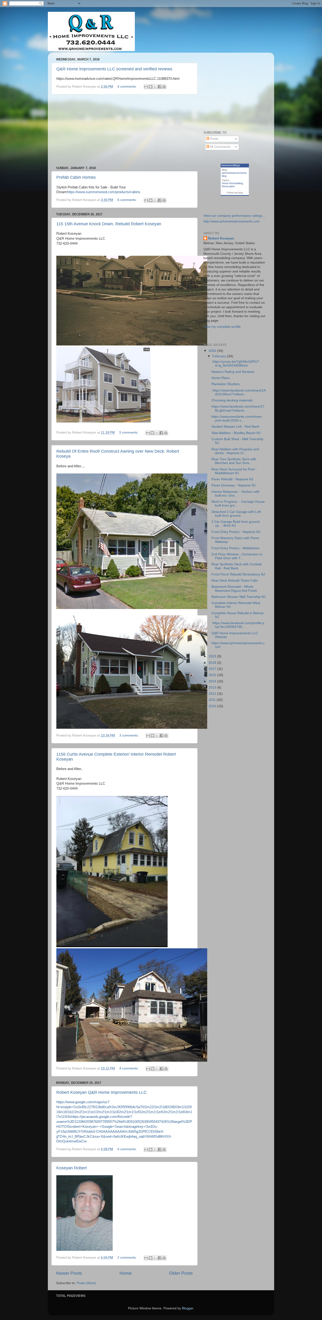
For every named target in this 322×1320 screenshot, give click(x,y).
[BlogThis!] (150, 86)
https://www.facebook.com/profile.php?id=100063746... (237, 625)
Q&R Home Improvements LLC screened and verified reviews (114, 69)
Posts (213, 139)
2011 (213, 700)
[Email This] (146, 86)
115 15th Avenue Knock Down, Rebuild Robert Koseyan (108, 223)
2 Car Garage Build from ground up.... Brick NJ (235, 523)
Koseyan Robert (71, 1168)
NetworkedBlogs (230, 165)
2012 (213, 693)
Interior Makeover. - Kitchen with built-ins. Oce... (235, 493)
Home (126, 1273)
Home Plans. (221, 378)
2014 (213, 681)
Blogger (187, 1308)
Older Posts (181, 1273)
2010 (213, 706)
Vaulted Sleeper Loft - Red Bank (235, 426)
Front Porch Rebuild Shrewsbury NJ (238, 574)
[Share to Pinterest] (164, 86)
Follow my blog (235, 192)
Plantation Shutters (225, 384)
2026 (213, 351)
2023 (213, 656)
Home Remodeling (232, 183)
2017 (213, 669)
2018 (213, 662)
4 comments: (127, 86)
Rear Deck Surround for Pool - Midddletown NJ (234, 471)
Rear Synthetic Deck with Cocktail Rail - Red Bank (236, 566)
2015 (213, 675)
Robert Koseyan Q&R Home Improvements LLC (101, 1092)
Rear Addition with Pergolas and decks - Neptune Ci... (235, 451)
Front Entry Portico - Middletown (235, 548)
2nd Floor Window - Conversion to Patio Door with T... (236, 556)
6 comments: (127, 200)
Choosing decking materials (232, 400)
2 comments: (127, 1257)
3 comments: (129, 432)
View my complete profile (222, 326)
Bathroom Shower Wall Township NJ (238, 597)
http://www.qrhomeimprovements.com (231, 221)
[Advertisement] (124, 130)
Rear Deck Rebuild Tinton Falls (234, 580)
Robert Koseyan (221, 238)
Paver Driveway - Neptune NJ (233, 485)
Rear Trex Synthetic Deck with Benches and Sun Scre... (233, 461)
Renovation (228, 186)
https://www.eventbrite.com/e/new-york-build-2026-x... (237, 418)
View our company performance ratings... (234, 215)
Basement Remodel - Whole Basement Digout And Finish (234, 588)
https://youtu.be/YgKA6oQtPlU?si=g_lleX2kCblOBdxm (235, 363)
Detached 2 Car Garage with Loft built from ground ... (236, 513)
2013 (213, 687)
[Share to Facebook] (159, 86)
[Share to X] (155, 86)
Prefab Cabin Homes (76, 177)
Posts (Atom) (86, 1283)
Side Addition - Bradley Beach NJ (235, 433)
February (219, 356)
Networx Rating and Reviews (232, 372)
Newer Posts (69, 1273)
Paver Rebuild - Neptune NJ (232, 479)
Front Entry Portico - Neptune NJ (235, 532)
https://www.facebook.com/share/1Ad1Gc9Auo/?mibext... (238, 392)
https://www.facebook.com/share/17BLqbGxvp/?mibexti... (237, 408)
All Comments (220, 147)
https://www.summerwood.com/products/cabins (103, 192)
